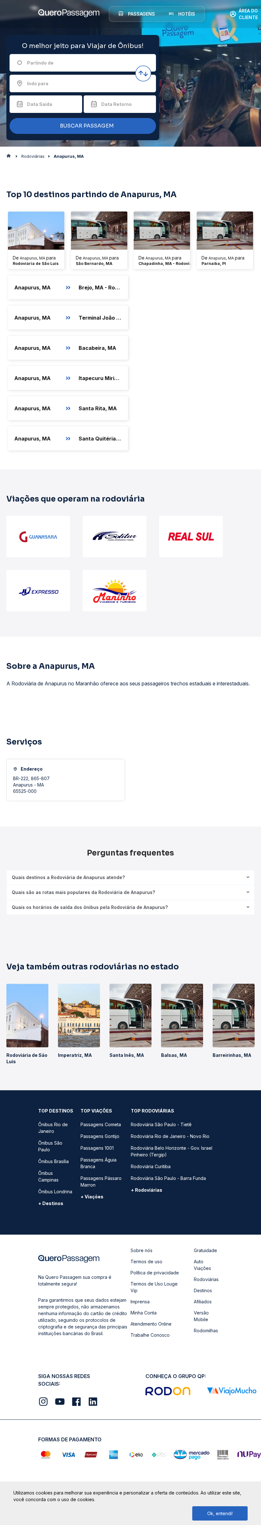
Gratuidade (205, 1250)
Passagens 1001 (97, 1148)
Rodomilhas (206, 1330)
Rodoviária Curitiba (151, 1166)
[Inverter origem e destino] (143, 73)
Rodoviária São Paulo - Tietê (161, 1124)
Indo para (37, 83)
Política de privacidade (154, 1272)
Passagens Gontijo (100, 1136)
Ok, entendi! (220, 1513)
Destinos (203, 1290)
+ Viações (92, 1196)
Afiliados (203, 1301)
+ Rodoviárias (146, 1190)
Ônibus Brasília (53, 1161)
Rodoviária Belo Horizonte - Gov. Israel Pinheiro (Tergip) (171, 1151)
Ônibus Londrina (55, 1191)
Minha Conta (143, 1312)
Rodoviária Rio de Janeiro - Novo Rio (170, 1136)
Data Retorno (116, 104)
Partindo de (40, 63)
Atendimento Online (151, 1324)
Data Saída (39, 104)
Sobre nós (141, 1250)
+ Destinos (50, 1203)
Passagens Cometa (101, 1124)
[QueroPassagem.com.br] (10, 157)
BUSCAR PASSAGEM (86, 125)
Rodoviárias (206, 1279)
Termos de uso (146, 1261)
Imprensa (140, 1301)
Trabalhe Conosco (150, 1335)
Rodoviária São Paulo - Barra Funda (168, 1178)
